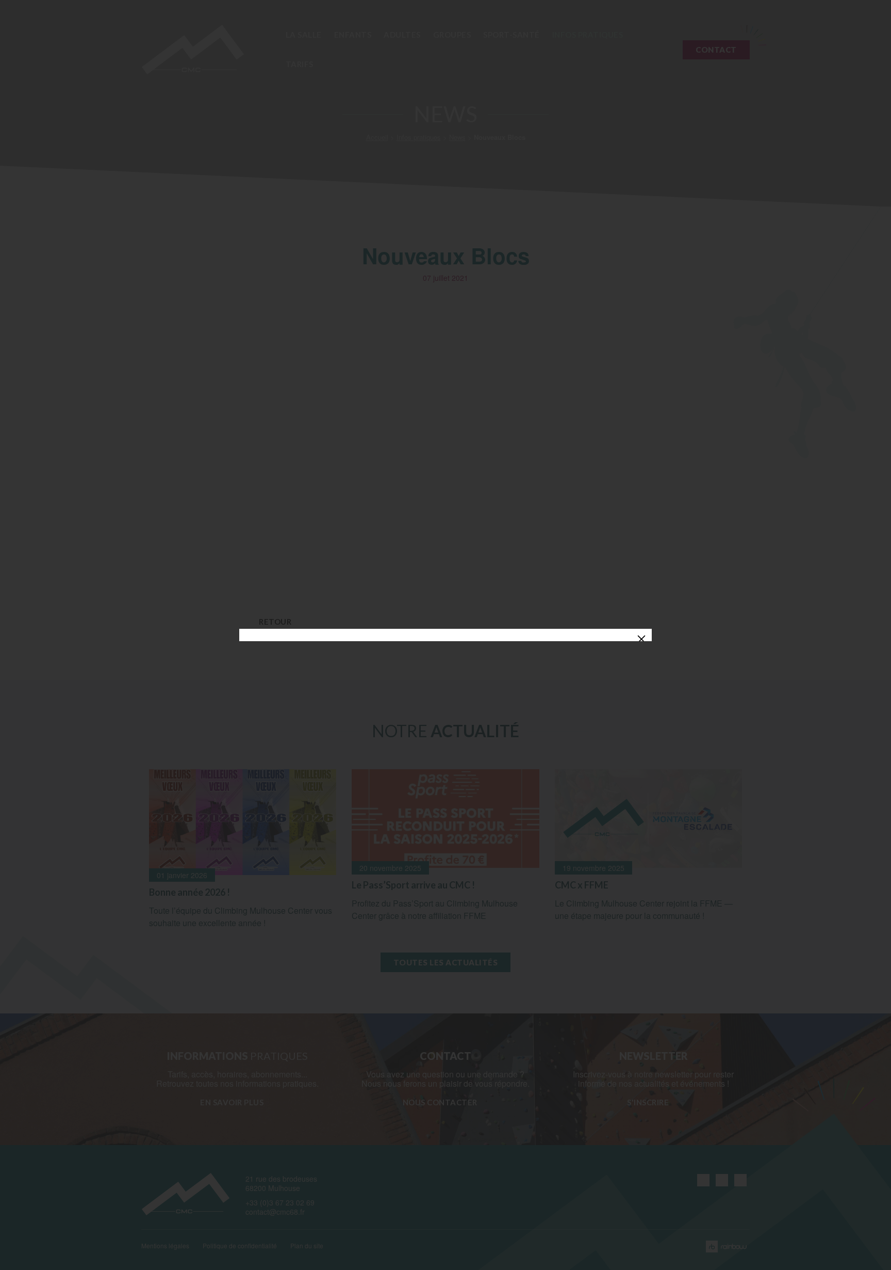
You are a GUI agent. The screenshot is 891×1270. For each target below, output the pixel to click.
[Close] (641, 639)
